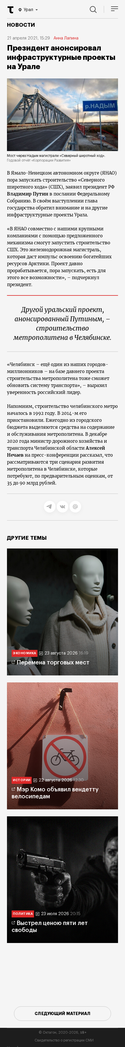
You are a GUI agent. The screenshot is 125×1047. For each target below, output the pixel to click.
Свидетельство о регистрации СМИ (64, 1040)
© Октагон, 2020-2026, (63, 1032)
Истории (22, 780)
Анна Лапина (65, 38)
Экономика (24, 653)
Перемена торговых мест (53, 663)
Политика (23, 913)
